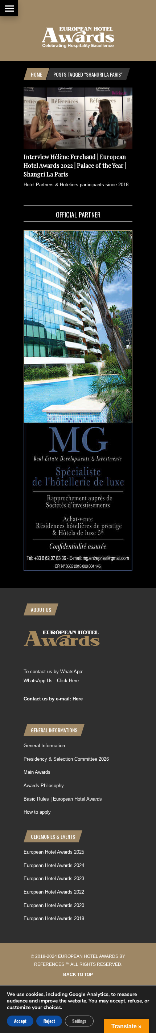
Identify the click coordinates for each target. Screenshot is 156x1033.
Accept (20, 1021)
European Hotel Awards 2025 (54, 852)
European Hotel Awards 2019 (54, 918)
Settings (79, 1021)
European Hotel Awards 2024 (54, 865)
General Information (44, 745)
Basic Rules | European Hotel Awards (63, 799)
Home (36, 74)
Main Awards (37, 772)
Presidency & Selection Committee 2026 (66, 759)
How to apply (37, 812)
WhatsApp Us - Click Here (51, 680)
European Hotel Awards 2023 (54, 878)
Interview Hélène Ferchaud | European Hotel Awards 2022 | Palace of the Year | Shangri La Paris (75, 165)
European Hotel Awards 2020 (54, 905)
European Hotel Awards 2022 (54, 892)
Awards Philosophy (44, 785)
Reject (49, 1021)
